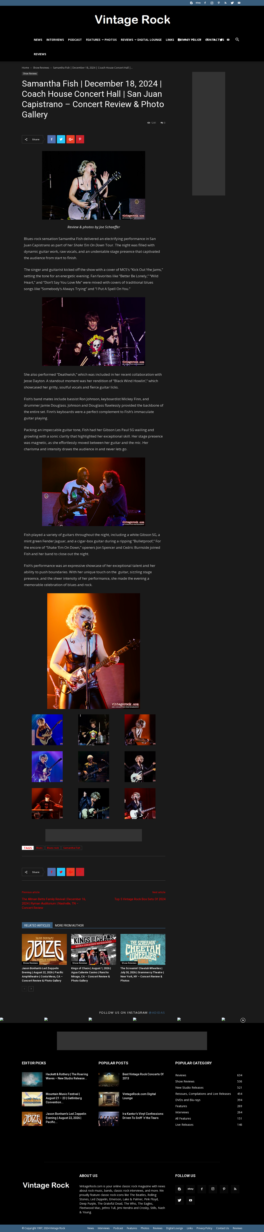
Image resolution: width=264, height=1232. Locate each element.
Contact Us (222, 1228)
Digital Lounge (149, 40)
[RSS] (225, 3)
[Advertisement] (93, 835)
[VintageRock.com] (132, 19)
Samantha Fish (71, 847)
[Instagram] (212, 3)
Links (170, 40)
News (38, 40)
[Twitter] (232, 3)
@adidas (157, 1012)
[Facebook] (205, 3)
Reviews (127, 40)
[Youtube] (239, 3)
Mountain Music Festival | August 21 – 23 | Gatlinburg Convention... (64, 1098)
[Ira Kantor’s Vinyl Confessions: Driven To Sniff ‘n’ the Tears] (109, 1119)
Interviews (55, 40)
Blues (39, 847)
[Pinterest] (219, 3)
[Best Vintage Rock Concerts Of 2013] (109, 1079)
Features (93, 40)
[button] (237, 40)
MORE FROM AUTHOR (69, 925)
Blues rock (53, 847)
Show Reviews (41, 67)
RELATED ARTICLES (37, 925)
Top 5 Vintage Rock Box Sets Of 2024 (139, 899)
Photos (111, 40)
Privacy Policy (204, 1228)
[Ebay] (198, 3)
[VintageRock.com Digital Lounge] (109, 1099)
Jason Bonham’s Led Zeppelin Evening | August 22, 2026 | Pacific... (66, 1118)
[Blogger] (191, 3)
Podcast (75, 40)
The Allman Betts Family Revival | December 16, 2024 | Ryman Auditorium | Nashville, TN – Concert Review (54, 903)
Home (25, 67)
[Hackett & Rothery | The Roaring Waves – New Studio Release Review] (32, 1079)
